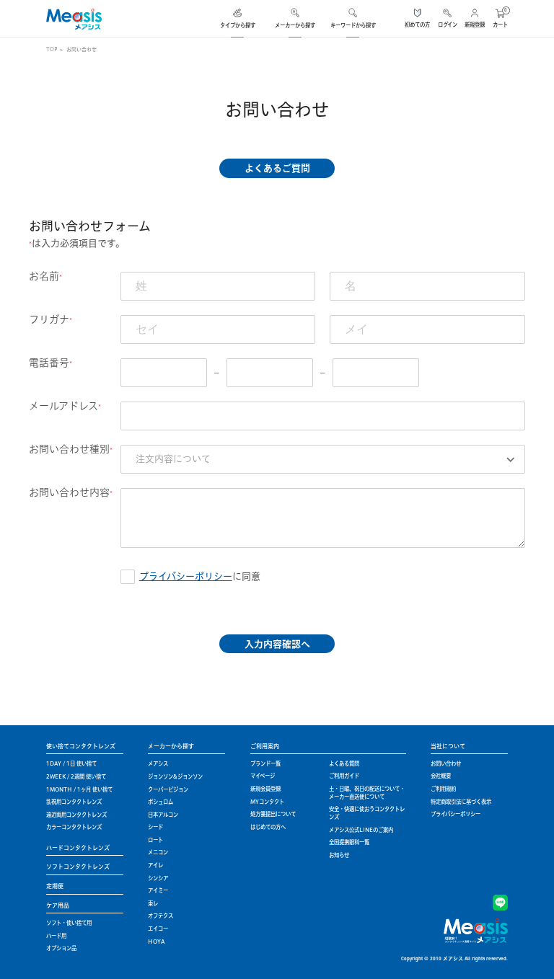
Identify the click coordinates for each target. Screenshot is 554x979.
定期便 (54, 886)
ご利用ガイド (344, 775)
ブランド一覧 (265, 763)
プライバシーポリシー (185, 576)
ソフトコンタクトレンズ (78, 866)
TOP (51, 49)
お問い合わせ (446, 763)
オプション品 (61, 948)
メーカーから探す (171, 746)
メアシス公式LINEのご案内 (361, 829)
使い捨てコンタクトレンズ (80, 746)
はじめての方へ (268, 826)
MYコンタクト (267, 801)
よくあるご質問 (277, 168)
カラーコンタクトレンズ (74, 826)
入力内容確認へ (277, 644)
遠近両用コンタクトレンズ (76, 814)
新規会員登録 (265, 788)
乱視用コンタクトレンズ (74, 801)
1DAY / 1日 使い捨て (71, 763)
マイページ (262, 775)
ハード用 (56, 935)
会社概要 (441, 775)
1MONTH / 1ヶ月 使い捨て (79, 789)
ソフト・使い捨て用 (69, 922)
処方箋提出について (273, 814)
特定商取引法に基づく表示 (461, 801)
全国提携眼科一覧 (349, 842)
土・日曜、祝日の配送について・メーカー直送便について (367, 792)
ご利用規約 (443, 788)
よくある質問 (344, 763)
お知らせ (339, 855)
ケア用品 (57, 905)
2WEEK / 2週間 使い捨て (76, 776)
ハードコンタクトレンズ (78, 847)
